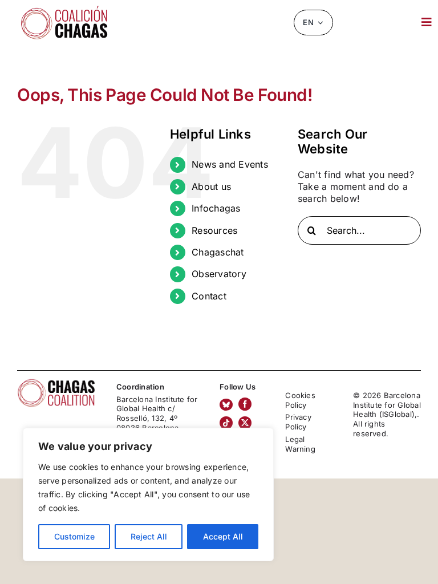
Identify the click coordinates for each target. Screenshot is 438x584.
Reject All (149, 536)
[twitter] (245, 422)
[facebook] (245, 404)
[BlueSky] (226, 405)
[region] (148, 494)
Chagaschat (218, 252)
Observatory (219, 273)
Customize (74, 536)
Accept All (223, 536)
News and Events (230, 164)
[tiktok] (226, 422)
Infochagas (216, 208)
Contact (209, 296)
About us (211, 186)
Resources (214, 230)
